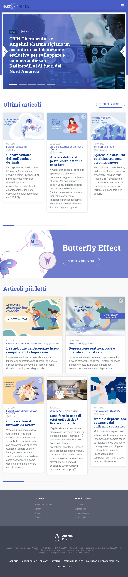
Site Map (56, 561)
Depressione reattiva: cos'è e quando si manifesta (92, 350)
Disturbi (38, 513)
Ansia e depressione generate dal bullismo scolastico (110, 422)
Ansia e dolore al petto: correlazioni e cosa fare (66, 161)
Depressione (80, 509)
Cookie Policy (29, 561)
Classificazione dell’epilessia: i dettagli (18, 158)
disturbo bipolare (82, 513)
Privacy (44, 561)
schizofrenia (80, 517)
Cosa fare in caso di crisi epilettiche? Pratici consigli (65, 419)
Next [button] (122, 51)
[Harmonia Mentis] (16, 6)
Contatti (14, 561)
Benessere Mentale (43, 505)
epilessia (79, 505)
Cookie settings (64, 567)
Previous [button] (5, 51)
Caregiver (39, 509)
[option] (64, 51)
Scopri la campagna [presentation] (81, 261)
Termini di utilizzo (73, 561)
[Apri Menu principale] (122, 6)
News (12, 32)
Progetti (38, 517)
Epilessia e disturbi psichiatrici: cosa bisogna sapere (109, 158)
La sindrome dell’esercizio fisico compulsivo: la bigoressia (32, 350)
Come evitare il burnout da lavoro (20, 423)
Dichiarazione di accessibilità (102, 561)
